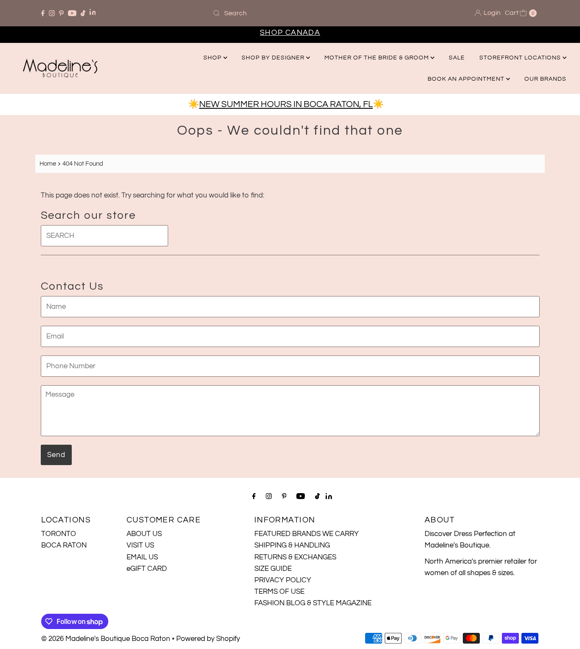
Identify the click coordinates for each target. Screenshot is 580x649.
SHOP (213, 58)
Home (47, 163)
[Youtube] (72, 13)
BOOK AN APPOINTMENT (467, 79)
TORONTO (58, 534)
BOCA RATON (64, 545)
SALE (457, 58)
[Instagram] (52, 13)
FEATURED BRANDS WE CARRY (306, 534)
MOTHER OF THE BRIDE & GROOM (377, 58)
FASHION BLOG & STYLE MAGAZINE (313, 603)
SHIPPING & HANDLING (292, 545)
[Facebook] (43, 13)
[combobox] (290, 13)
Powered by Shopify (208, 639)
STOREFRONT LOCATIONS (521, 58)
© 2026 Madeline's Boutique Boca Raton (105, 639)
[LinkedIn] (93, 13)
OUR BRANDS (545, 79)
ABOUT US (144, 534)
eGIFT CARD (147, 569)
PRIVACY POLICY (282, 580)
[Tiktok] (83, 13)
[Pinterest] (61, 13)
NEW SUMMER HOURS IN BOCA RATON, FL (286, 104)
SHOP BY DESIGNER (274, 58)
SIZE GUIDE (273, 569)
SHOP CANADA (290, 32)
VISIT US (140, 545)
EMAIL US (142, 557)
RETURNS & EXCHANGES (295, 557)
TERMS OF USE (279, 591)
